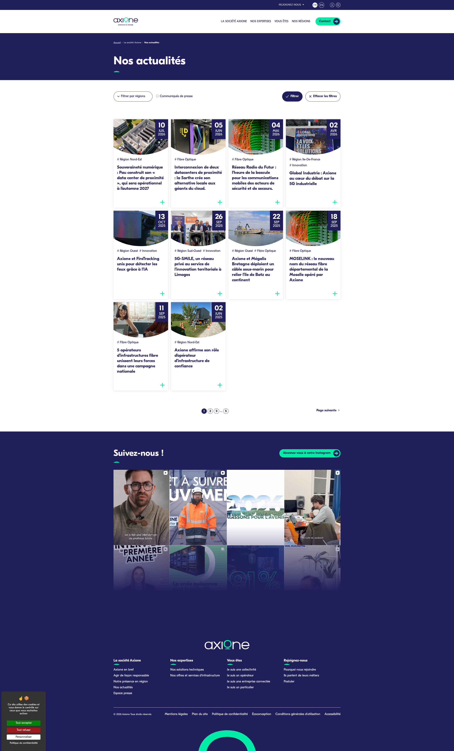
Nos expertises (260, 21)
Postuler (289, 681)
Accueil (117, 42)
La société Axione (234, 21)
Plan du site (200, 714)
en (321, 5)
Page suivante (326, 410)
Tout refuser (24, 730)
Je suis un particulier (240, 687)
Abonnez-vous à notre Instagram (307, 453)
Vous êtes (281, 21)
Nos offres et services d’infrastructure (195, 675)
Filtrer (294, 96)
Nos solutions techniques (187, 669)
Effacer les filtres (325, 96)
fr (315, 5)
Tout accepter (24, 723)
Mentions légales (176, 714)
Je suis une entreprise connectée (248, 681)
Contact (325, 21)
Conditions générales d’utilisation (297, 714)
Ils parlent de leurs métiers (301, 675)
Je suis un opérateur (240, 675)
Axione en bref (124, 669)
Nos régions (301, 21)
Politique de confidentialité (230, 714)
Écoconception (261, 714)
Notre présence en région (131, 681)
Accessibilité (332, 714)
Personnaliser (24, 737)
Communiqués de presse (176, 96)
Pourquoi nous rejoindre (300, 669)
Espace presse (123, 693)
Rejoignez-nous (290, 4)
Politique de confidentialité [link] (24, 743)
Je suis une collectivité (241, 669)
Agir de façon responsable (131, 675)
